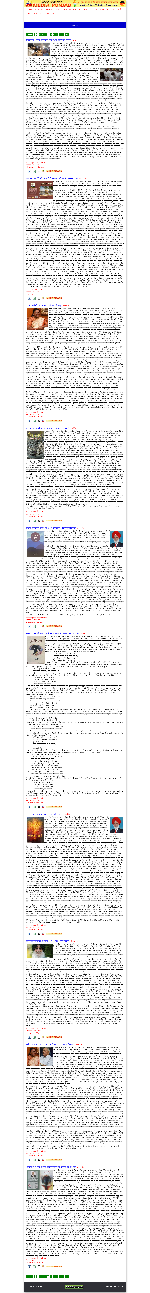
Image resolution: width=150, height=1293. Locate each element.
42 (60, 34)
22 (40, 34)
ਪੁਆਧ (76, 9)
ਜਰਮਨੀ (42, 9)
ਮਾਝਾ (62, 9)
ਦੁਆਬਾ (58, 9)
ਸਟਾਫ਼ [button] (92, 9)
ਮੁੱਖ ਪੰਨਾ (30, 9)
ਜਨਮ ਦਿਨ (35, 13)
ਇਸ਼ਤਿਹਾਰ (114, 9)
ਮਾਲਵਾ (65, 9)
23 (42, 34)
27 (54, 34)
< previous (30, 34)
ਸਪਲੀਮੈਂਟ (120, 9)
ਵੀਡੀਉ (29, 13)
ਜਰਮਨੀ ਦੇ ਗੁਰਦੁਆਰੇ (50, 13)
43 (63, 34)
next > (67, 34)
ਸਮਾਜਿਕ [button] (102, 9)
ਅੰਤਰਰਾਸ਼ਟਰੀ (37, 9)
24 (45, 34)
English (81, 9)
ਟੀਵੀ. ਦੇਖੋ (41, 13)
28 (56, 34)
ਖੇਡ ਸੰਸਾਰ (71, 9)
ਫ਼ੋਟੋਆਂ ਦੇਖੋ (107, 9)
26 (51, 34)
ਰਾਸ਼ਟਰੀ (53, 9)
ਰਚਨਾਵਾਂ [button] (97, 9)
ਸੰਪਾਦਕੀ (87, 9)
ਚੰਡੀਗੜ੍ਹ (48, 9)
